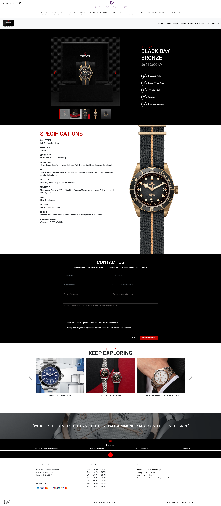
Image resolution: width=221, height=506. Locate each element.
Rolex (139, 470)
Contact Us (215, 24)
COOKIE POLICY (188, 502)
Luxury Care (153, 472)
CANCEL (132, 338)
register (11, 3)
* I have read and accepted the (92, 323)
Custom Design (154, 470)
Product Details (154, 76)
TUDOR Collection (186, 24)
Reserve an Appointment (158, 478)
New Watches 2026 (202, 24)
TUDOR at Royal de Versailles (168, 24)
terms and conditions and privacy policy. (104, 323)
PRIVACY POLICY (173, 502)
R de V (151, 475)
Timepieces (142, 472)
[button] (56, 13)
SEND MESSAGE (148, 338)
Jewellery (141, 475)
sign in (3, 3)
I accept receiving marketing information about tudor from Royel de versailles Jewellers (99, 328)
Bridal (139, 478)
